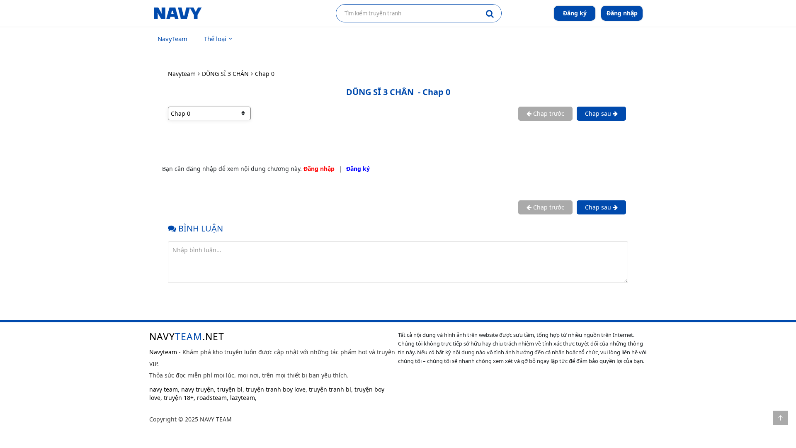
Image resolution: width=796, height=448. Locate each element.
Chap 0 (264, 74)
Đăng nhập (622, 13)
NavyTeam (172, 38)
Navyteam (182, 74)
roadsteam (212, 398)
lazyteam (242, 398)
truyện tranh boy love (276, 389)
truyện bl (230, 389)
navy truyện (197, 389)
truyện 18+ (179, 398)
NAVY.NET (186, 336)
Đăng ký (575, 13)
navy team (163, 389)
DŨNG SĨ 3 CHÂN (225, 74)
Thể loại (215, 38)
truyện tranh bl (330, 389)
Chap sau (599, 113)
